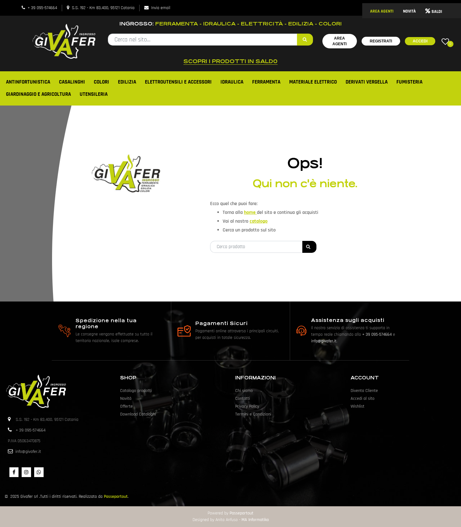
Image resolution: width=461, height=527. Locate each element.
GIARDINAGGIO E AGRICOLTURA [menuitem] (38, 94)
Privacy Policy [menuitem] (247, 406)
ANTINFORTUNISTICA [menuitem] (28, 82)
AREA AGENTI (382, 11)
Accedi (420, 41)
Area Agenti (339, 41)
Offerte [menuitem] (126, 406)
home (250, 212)
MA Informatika (255, 520)
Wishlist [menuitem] (357, 406)
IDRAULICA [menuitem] (231, 82)
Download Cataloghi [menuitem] (138, 414)
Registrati (381, 41)
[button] (305, 40)
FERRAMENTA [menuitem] (266, 82)
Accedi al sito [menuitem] (362, 398)
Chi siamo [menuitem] (244, 391)
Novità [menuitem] (125, 398)
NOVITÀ (409, 11)
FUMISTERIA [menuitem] (409, 82)
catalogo (259, 221)
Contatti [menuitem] (242, 398)
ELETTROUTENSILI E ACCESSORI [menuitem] (178, 82)
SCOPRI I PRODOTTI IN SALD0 (230, 61)
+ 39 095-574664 (42, 8)
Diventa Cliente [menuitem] (364, 391)
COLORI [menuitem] (101, 82)
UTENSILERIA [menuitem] (94, 94)
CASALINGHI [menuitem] (72, 82)
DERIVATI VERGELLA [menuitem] (367, 82)
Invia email (160, 8)
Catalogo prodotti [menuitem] (136, 391)
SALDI (437, 11)
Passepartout (116, 496)
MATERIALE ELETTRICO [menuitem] (313, 82)
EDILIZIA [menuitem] (127, 82)
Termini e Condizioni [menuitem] (253, 414)
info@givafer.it (323, 341)
